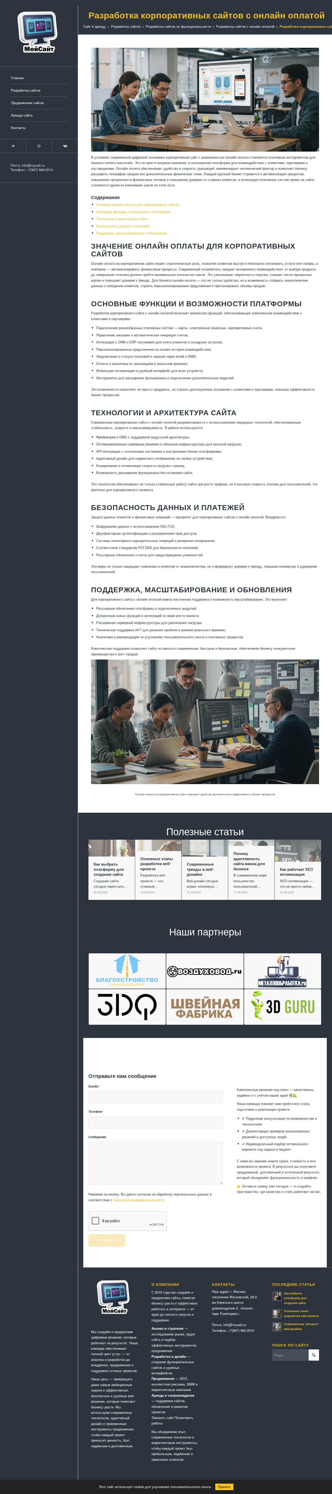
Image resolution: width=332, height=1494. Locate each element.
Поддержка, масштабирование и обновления (131, 232)
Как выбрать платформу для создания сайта (295, 1298)
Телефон (96, 1111)
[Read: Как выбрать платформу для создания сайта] (277, 1296)
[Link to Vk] (65, 146)
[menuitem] (39, 78)
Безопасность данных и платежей (123, 225)
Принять (224, 1487)
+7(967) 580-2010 (39, 169)
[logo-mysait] (38, 33)
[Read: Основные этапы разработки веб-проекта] (277, 1314)
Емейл (94, 1086)
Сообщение (98, 1137)
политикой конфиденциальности (138, 1199)
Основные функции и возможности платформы (133, 211)
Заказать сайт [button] (162, 1417)
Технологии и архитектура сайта (121, 218)
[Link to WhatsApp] (39, 146)
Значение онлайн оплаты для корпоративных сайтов (137, 204)
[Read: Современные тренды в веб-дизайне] (277, 1327)
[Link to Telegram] (13, 146)
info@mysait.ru (33, 165)
